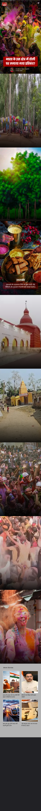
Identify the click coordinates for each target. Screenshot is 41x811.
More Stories (8, 668)
